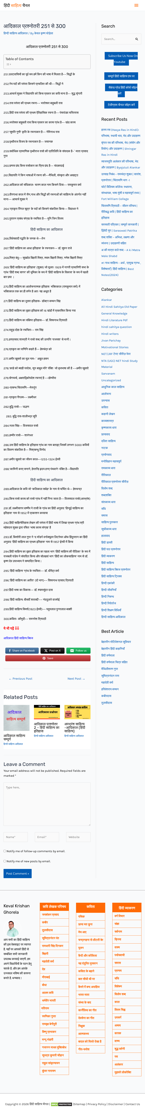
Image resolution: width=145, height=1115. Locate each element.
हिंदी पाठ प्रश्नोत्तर (110, 549)
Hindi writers (110, 333)
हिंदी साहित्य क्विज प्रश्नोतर (115, 569)
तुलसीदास (106, 703)
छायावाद (105, 434)
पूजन (81, 948)
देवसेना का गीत (86, 1018)
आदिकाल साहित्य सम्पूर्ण (14, 737)
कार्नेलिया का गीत (87, 1010)
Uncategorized (111, 380)
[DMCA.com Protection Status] (61, 1104)
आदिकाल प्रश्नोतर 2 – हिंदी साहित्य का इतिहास (46, 727)
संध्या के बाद (84, 1002)
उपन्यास (105, 400)
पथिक (81, 916)
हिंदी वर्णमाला (108, 655)
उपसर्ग (118, 1017)
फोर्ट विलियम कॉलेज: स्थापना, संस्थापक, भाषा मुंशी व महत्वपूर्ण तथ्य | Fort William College (120, 193)
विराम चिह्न (120, 1009)
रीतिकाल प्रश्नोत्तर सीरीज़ (114, 481)
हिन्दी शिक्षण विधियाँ (111, 610)
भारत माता (83, 994)
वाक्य (117, 947)
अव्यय (118, 1025)
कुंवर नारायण (49, 1071)
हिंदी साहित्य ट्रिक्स (111, 576)
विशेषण (118, 986)
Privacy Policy (97, 1104)
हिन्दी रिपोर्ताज (108, 603)
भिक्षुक (81, 1026)
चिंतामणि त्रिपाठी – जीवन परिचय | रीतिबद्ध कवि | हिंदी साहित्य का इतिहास (119, 212)
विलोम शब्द (107, 488)
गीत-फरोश (83, 1049)
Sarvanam (108, 373)
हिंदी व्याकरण (108, 556)
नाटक (104, 448)
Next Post (76, 679)
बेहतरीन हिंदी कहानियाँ (113, 648)
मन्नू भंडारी (47, 1039)
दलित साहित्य (108, 441)
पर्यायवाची (120, 955)
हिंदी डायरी (106, 542)
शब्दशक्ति (106, 495)
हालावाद (105, 536)
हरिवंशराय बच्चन (110, 689)
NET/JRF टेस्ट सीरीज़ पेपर (115, 354)
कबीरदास (106, 696)
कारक (118, 1033)
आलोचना (106, 394)
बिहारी (45, 953)
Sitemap (79, 1104)
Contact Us (132, 1104)
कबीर (45, 922)
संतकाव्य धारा (108, 502)
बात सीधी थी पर (86, 979)
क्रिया (118, 939)
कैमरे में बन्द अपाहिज (89, 987)
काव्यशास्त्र (107, 421)
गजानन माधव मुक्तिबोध (54, 1047)
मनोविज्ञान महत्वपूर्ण (111, 461)
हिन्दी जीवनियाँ (108, 590)
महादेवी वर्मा (107, 682)
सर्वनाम (118, 931)
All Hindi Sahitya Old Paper (119, 306)
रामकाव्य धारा (108, 468)
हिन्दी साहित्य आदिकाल (16, 33)
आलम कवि (47, 992)
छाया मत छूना (85, 924)
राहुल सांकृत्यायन (51, 1063)
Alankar (106, 300)
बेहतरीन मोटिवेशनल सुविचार (116, 642)
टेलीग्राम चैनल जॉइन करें (121, 105)
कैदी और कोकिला (87, 955)
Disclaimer (115, 1104)
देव (43, 969)
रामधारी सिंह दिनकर (52, 946)
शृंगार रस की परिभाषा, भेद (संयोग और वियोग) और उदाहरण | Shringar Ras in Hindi (120, 148)
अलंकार (119, 1064)
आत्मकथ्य (83, 1033)
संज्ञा (117, 924)
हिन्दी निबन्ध (107, 596)
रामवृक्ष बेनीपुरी (49, 1024)
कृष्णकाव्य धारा (109, 427)
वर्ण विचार (119, 916)
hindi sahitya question (116, 327)
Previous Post (20, 679)
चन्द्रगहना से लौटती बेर (90, 940)
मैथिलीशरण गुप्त (109, 669)
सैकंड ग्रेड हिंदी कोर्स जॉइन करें (123, 90)
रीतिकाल (106, 475)
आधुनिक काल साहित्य (112, 387)
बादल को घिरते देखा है (89, 1041)
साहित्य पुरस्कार (109, 522)
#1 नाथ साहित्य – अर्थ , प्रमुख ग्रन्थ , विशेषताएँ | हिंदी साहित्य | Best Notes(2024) (121, 269)
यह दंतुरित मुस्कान (88, 963)
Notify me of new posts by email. (29, 861)
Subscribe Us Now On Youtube (123, 59)
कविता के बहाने (86, 971)
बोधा (44, 985)
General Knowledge (114, 313)
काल (117, 1002)
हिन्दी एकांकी (108, 583)
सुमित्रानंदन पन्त (110, 676)
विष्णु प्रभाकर (49, 1032)
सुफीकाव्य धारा (109, 529)
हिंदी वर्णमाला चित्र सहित (114, 662)
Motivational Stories (115, 347)
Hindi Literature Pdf (114, 320)
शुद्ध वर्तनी (120, 1048)
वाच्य (117, 1041)
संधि (103, 508)
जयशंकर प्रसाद (50, 914)
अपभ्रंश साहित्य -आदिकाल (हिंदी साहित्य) (74, 727)
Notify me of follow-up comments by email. (36, 851)
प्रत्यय (118, 970)
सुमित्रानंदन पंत (50, 938)
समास (104, 515)
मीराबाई (46, 977)
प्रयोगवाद (106, 454)
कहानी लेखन (108, 414)
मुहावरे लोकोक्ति (123, 1072)
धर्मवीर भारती (49, 1000)
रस (116, 1056)
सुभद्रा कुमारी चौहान (53, 1055)
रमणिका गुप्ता (49, 1016)
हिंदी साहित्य (107, 563)
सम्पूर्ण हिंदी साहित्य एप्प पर (121, 76)
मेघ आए (82, 932)
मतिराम (45, 1008)
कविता (104, 407)
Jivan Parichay (111, 340)
